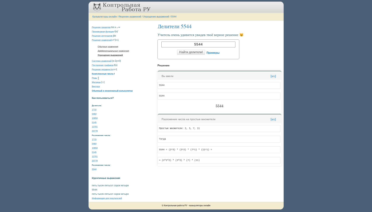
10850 (95, 118)
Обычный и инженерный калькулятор (112, 91)
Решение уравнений (130, 16)
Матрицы (96, 82)
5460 (94, 114)
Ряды (94, 78)
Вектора (96, 86)
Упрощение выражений (156, 16)
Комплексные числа (102, 74)
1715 (94, 110)
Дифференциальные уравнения (113, 51)
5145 (94, 122)
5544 (174, 16)
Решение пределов (101, 27)
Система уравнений (102, 61)
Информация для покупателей (107, 198)
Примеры (213, 52)
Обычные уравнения (108, 46)
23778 (95, 131)
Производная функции (103, 31)
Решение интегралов (102, 36)
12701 (95, 127)
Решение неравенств (102, 69)
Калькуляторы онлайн (104, 16)
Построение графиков (103, 65)
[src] (273, 76)
